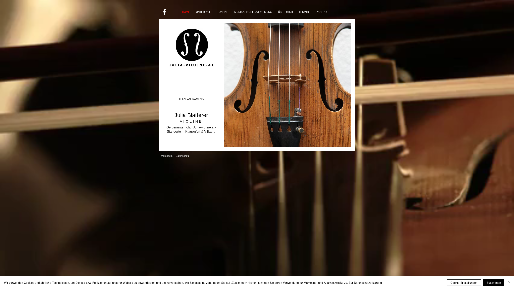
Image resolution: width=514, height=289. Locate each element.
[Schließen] (509, 282)
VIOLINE (191, 121)
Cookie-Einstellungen (464, 283)
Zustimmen (494, 283)
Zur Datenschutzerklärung (365, 283)
